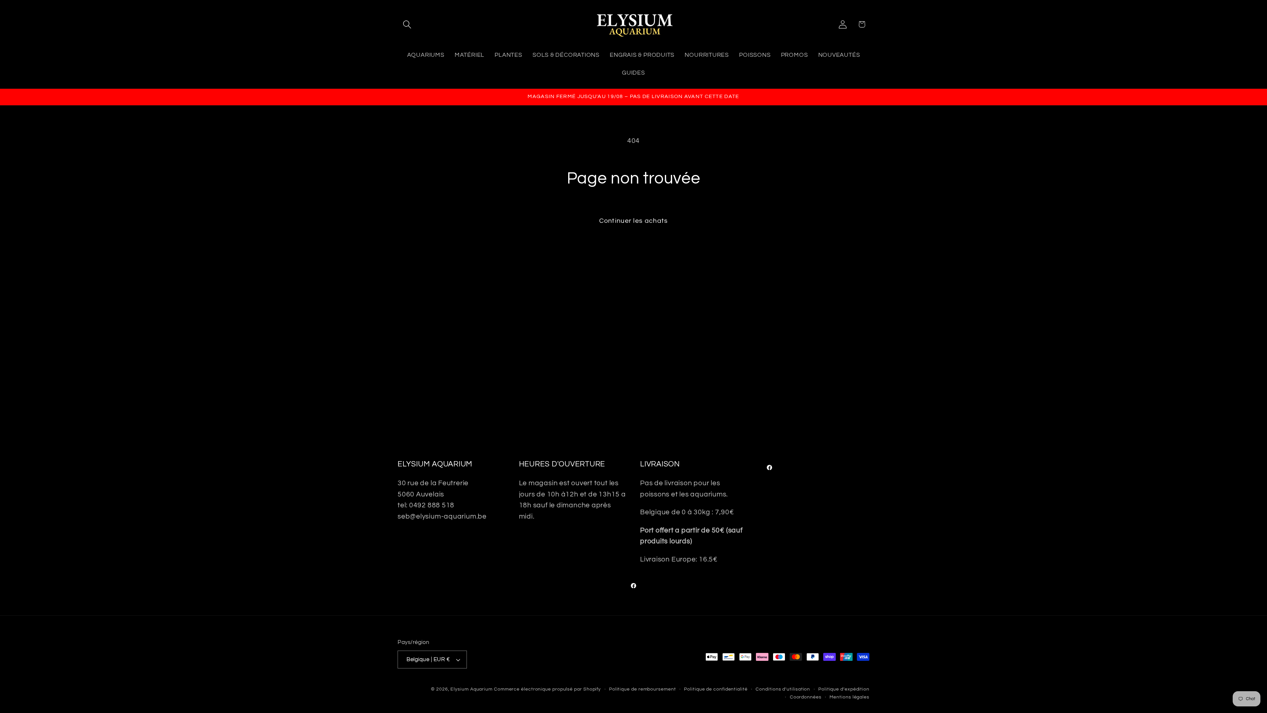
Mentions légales (849, 697)
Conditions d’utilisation (783, 689)
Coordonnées (806, 697)
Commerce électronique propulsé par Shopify (547, 689)
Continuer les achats (633, 221)
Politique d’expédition (843, 689)
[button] (407, 24)
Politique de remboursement (642, 689)
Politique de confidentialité (715, 689)
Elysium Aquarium (471, 689)
